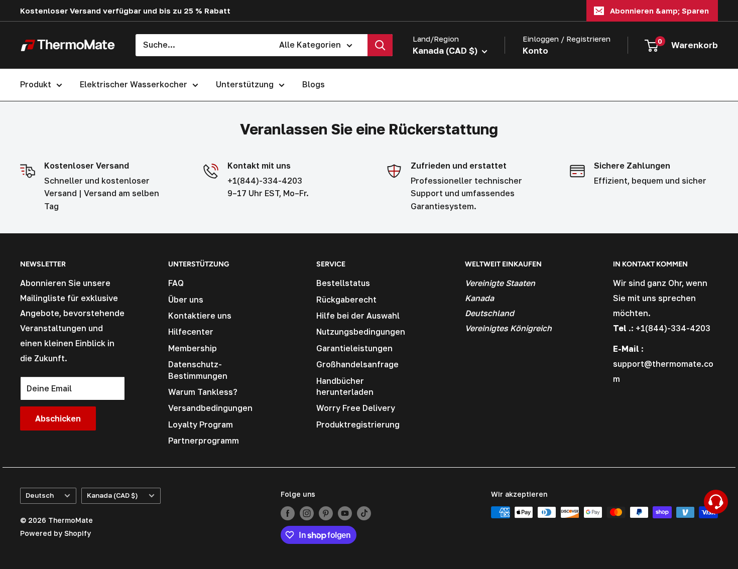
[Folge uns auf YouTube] (345, 513)
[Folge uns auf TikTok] (364, 513)
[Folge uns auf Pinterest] (326, 513)
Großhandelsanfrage (357, 364)
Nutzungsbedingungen (360, 332)
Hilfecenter (190, 332)
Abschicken (58, 418)
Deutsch (40, 495)
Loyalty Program (200, 424)
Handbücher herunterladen (345, 386)
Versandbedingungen (210, 408)
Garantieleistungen (354, 348)
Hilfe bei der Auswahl (358, 316)
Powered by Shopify (55, 533)
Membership (192, 348)
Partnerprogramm (203, 441)
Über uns (185, 300)
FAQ (176, 283)
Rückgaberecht (346, 300)
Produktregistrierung (358, 424)
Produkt (35, 84)
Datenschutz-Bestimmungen (197, 369)
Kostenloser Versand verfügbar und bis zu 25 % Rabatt (125, 10)
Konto (535, 50)
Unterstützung (245, 84)
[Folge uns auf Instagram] (307, 513)
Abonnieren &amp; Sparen (659, 10)
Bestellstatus (343, 283)
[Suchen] (380, 45)
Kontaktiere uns (199, 316)
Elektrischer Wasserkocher (133, 84)
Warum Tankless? (202, 392)
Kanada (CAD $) (112, 495)
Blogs (313, 84)
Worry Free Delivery (355, 408)
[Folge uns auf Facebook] (288, 513)
